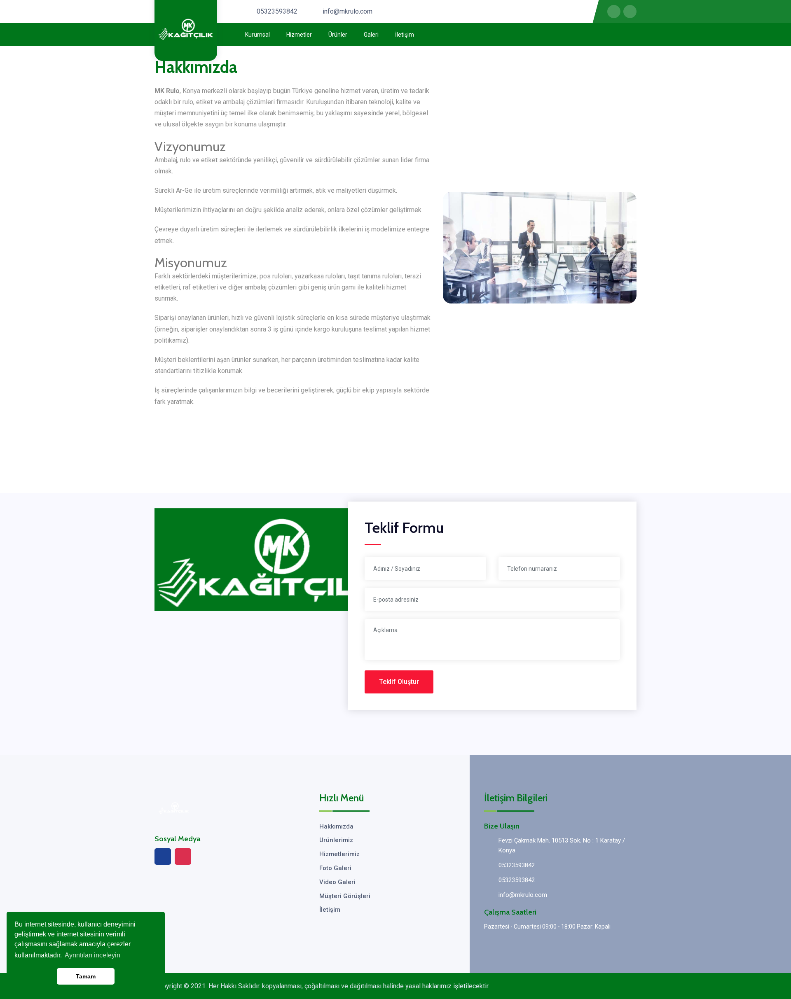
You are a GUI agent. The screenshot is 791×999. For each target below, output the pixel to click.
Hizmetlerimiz (339, 854)
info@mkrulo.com (347, 11)
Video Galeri (337, 882)
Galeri (371, 34)
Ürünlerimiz (336, 840)
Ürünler (337, 34)
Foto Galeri (335, 868)
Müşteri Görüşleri (344, 896)
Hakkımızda (336, 826)
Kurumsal (257, 34)
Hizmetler (299, 34)
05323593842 (277, 11)
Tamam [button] (86, 976)
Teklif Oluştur (399, 682)
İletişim (404, 34)
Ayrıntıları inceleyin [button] (92, 955)
